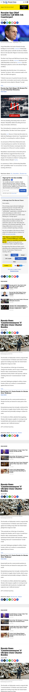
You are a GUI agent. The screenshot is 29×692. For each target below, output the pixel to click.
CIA (11, 173)
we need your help (10, 234)
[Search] (25, 2)
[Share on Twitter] (4, 23)
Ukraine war (23, 173)
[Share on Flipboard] (15, 23)
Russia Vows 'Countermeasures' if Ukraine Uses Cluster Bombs (11, 323)
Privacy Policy (14, 193)
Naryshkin (16, 173)
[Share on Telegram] (7, 23)
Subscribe (22, 190)
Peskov (20, 432)
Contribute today (24, 7)
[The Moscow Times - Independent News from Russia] (9, 2)
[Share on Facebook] (2, 23)
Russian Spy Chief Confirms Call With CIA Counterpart (12, 14)
